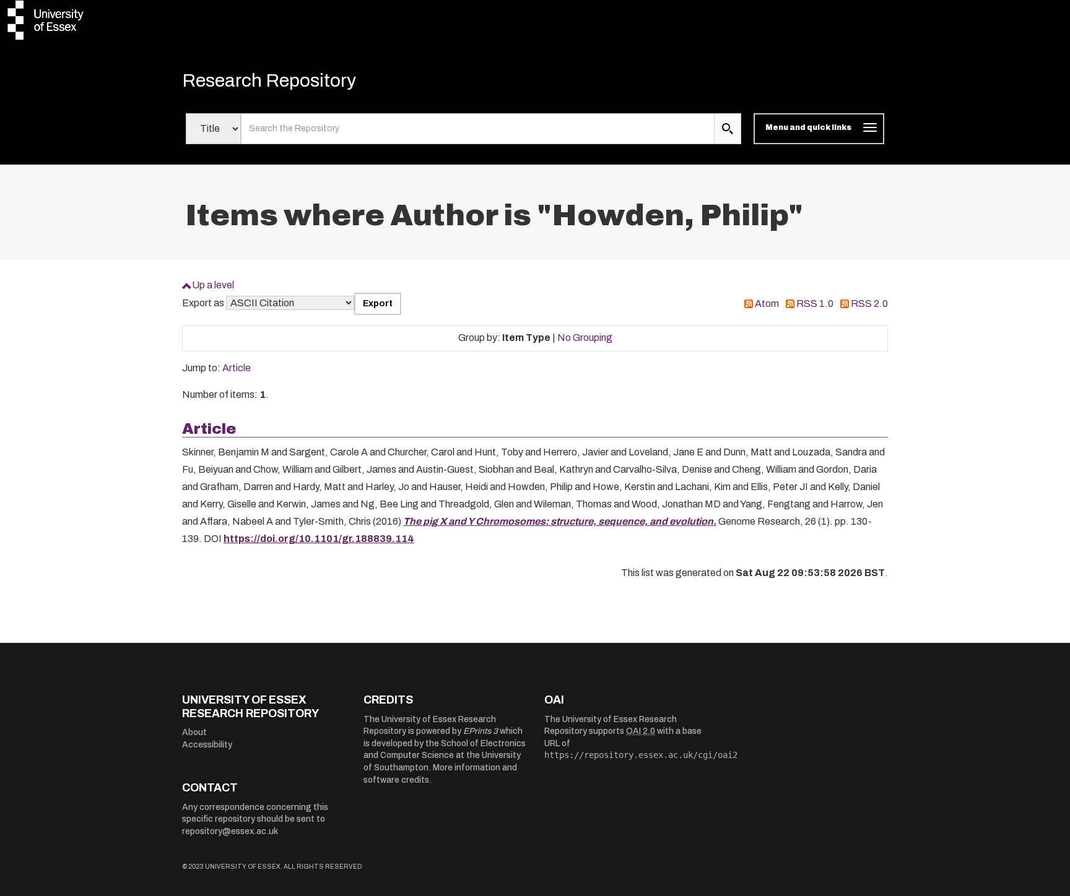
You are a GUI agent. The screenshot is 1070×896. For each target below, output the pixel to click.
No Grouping (584, 337)
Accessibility (207, 744)
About (194, 732)
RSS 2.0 (869, 303)
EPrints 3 (480, 731)
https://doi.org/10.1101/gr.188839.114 (319, 538)
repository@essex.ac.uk (230, 831)
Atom (767, 303)
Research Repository (269, 80)
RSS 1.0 (814, 303)
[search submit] (727, 128)
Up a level (213, 285)
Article (236, 368)
